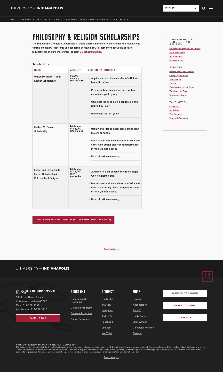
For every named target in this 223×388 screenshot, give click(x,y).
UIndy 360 (107, 299)
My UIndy (185, 317)
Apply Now (174, 110)
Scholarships (120, 19)
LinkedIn (106, 327)
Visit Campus (175, 114)
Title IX (137, 310)
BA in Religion (175, 56)
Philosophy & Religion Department (184, 48)
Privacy (137, 299)
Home (13, 19)
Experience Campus (185, 293)
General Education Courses (181, 71)
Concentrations (176, 60)
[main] (111, 141)
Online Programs (80, 319)
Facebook (107, 321)
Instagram (107, 310)
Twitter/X (107, 316)
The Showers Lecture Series (181, 87)
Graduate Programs (82, 307)
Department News (177, 95)
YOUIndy (106, 304)
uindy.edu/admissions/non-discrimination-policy (117, 352)
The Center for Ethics (178, 91)
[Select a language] (181, 8)
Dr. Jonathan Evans (90, 51)
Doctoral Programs (81, 313)
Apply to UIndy (185, 305)
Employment (140, 321)
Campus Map (38, 318)
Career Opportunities (178, 75)
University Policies (143, 327)
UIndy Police (140, 316)
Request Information (178, 118)
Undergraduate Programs (79, 300)
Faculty (172, 83)
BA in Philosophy (177, 52)
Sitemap (137, 333)
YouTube (107, 333)
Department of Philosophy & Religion (86, 19)
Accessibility (140, 304)
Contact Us (174, 106)
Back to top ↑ (111, 249)
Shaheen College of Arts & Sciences (41, 19)
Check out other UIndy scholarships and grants (71, 219)
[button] (204, 8)
